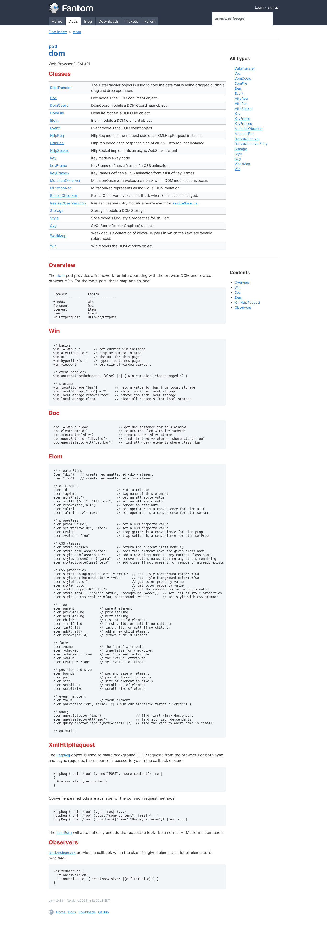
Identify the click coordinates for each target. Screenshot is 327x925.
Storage (56, 210)
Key (53, 158)
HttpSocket (59, 150)
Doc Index (58, 31)
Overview (242, 282)
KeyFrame (58, 165)
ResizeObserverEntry (68, 203)
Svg (53, 225)
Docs (73, 21)
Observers (243, 307)
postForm (64, 833)
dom (77, 31)
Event (55, 128)
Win (53, 246)
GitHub (103, 912)
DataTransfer (61, 87)
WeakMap (58, 235)
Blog (88, 21)
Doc (53, 98)
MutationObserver (65, 180)
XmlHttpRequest (247, 302)
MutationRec (60, 188)
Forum (150, 21)
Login (259, 7)
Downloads (108, 21)
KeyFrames (59, 173)
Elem (54, 120)
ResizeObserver (63, 195)
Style (54, 218)
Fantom (71, 8)
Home (56, 21)
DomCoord (59, 105)
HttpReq (57, 135)
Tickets (131, 21)
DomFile (57, 113)
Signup (272, 7)
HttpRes (57, 143)
